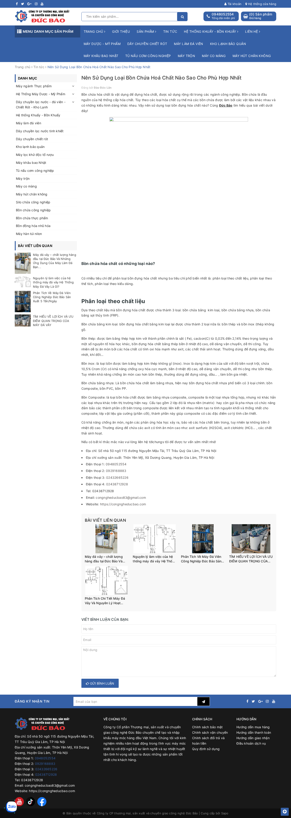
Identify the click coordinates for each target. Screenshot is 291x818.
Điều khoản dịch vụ (251, 743)
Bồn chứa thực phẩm (32, 218)
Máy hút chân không (252, 56)
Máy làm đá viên (188, 44)
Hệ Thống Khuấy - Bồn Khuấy (210, 31)
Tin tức (170, 31)
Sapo (224, 813)
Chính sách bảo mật (207, 727)
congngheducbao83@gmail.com (121, 497)
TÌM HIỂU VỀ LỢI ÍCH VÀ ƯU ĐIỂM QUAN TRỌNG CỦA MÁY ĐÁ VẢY (251, 559)
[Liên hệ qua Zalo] (11, 807)
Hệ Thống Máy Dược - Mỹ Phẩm (40, 94)
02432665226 (117, 477)
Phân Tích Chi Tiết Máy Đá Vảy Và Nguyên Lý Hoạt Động (105, 600)
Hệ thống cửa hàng (261, 4)
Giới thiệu (121, 31)
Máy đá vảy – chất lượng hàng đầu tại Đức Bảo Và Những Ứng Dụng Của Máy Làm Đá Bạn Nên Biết (105, 559)
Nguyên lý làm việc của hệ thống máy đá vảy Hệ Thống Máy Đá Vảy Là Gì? (154, 559)
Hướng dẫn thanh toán (253, 732)
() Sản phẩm (260, 16)
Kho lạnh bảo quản (228, 44)
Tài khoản (234, 4)
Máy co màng (214, 56)
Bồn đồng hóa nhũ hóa (33, 226)
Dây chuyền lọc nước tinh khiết (40, 131)
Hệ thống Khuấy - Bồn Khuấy (38, 115)
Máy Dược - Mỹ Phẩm (102, 44)
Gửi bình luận (101, 683)
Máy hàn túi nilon (29, 234)
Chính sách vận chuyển (210, 732)
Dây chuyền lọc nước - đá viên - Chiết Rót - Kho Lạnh (40, 104)
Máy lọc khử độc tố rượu (35, 155)
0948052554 (223, 14)
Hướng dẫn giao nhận (253, 738)
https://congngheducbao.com (123, 504)
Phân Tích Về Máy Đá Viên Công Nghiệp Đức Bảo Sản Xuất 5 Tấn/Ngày (201, 559)
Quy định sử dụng (206, 749)
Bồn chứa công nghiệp (33, 210)
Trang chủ (94, 31)
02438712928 (117, 484)
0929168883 (116, 471)
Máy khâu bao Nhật (101, 56)
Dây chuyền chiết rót (147, 44)
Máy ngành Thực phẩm (34, 86)
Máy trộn (186, 56)
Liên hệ (252, 31)
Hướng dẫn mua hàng (253, 727)
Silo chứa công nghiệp (33, 202)
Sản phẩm (146, 31)
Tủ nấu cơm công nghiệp (148, 56)
